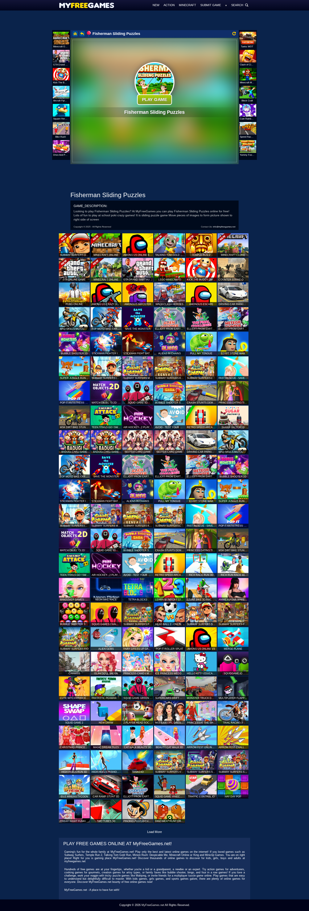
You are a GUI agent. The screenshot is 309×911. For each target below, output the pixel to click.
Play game (154, 99)
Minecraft (187, 5)
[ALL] (226, 5)
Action (169, 5)
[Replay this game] (234, 33)
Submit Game (210, 5)
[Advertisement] (154, 20)
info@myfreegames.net (224, 227)
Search (239, 5)
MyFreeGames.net (152, 905)
